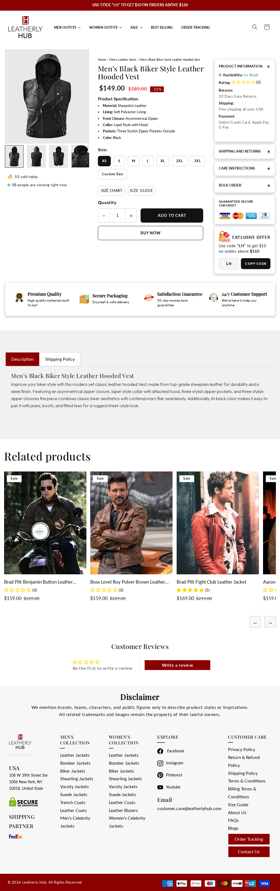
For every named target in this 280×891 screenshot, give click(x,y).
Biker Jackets (72, 770)
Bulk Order (244, 185)
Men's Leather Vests (122, 59)
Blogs (233, 828)
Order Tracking (249, 839)
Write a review (177, 665)
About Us (237, 812)
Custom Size (112, 174)
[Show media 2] (36, 156)
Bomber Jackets (75, 762)
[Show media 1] (14, 156)
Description (22, 359)
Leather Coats (73, 810)
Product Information (244, 66)
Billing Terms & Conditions (242, 792)
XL (163, 161)
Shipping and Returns (244, 151)
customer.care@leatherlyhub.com (189, 808)
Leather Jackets (75, 755)
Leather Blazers (123, 810)
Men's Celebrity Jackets (75, 821)
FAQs (233, 820)
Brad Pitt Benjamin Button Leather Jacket (38, 582)
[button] (255, 27)
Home (102, 59)
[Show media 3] (58, 156)
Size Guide (141, 190)
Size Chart (111, 190)
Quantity (107, 202)
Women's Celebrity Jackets (127, 821)
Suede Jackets (73, 794)
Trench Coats (72, 802)
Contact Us (249, 851)
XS (104, 161)
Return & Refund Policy (244, 761)
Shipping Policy (60, 359)
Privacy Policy (241, 749)
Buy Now (151, 233)
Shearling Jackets (76, 778)
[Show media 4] (80, 156)
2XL (179, 161)
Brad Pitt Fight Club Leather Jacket (211, 582)
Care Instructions (244, 168)
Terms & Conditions (247, 780)
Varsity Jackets (74, 786)
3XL (197, 161)
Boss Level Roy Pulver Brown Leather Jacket (127, 582)
